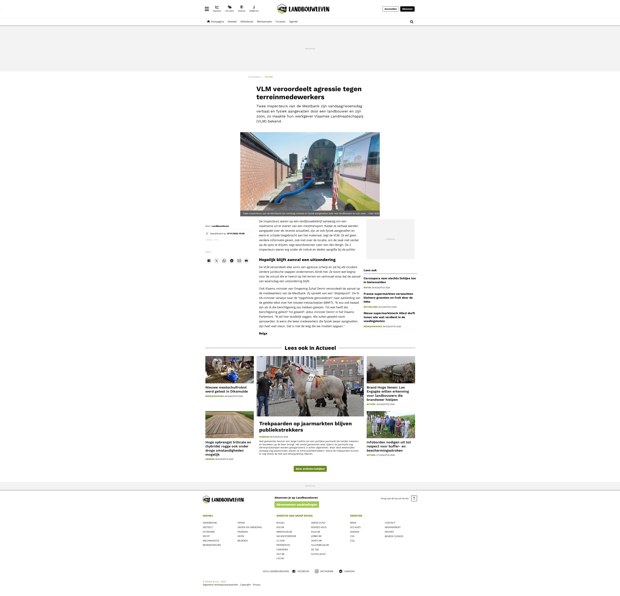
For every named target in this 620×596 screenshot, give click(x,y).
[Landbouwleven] (303, 9)
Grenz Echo (318, 522)
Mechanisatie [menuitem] (264, 21)
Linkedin (349, 571)
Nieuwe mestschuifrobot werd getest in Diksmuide (226, 389)
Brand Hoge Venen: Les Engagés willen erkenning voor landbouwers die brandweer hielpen (388, 393)
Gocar (280, 527)
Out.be (280, 554)
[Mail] (239, 260)
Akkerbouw (210, 522)
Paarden (264, 436)
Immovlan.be (284, 531)
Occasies (355, 527)
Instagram (326, 571)
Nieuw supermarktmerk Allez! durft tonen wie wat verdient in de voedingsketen (389, 317)
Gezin (241, 536)
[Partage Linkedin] (231, 260)
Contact (390, 522)
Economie (209, 531)
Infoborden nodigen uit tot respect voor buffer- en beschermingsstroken (389, 446)
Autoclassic (318, 554)
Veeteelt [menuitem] (232, 21)
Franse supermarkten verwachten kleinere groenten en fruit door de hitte (388, 297)
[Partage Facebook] (208, 260)
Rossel (280, 522)
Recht (206, 536)
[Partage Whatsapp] (224, 260)
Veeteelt (208, 527)
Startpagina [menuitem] (254, 76)
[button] (206, 9)
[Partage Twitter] (216, 260)
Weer (353, 522)
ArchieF (389, 531)
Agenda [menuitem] (293, 21)
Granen (210, 459)
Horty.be (316, 540)
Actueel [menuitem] (269, 76)
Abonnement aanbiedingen (296, 504)
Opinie (241, 522)
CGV (352, 536)
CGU (352, 540)
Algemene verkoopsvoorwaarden (220, 584)
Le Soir (280, 540)
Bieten (367, 287)
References (283, 544)
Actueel (371, 404)
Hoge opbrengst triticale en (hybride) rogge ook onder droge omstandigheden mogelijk (228, 448)
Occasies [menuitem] (280, 21)
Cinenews (282, 549)
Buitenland (371, 307)
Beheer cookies (394, 536)
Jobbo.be (316, 536)
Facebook (303, 571)
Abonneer (407, 9)
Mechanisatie (211, 540)
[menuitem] (217, 9)
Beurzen (243, 540)
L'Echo (280, 558)
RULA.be (315, 531)
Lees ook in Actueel (310, 348)
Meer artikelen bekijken (310, 468)
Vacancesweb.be (286, 536)
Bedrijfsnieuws (373, 326)
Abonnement (393, 527)
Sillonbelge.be (320, 544)
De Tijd (315, 549)
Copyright (245, 584)
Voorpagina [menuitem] (217, 21)
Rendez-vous (319, 527)
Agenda (354, 531)
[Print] (246, 260)
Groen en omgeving (250, 527)
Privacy (256, 584)
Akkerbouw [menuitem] (246, 21)
